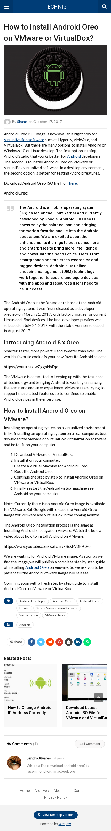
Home (25, 790)
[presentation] (98, 697)
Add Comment (89, 744)
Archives (42, 790)
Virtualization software (24, 139)
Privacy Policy (55, 797)
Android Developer (32, 601)
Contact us (82, 790)
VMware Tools (55, 615)
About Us (61, 790)
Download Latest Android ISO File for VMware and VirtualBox (87, 712)
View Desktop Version (58, 815)
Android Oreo (37, 567)
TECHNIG (55, 7)
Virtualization (28, 615)
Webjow (65, 824)
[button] (6, 6)
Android (74, 156)
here (73, 183)
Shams (22, 121)
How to (24, 608)
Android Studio (90, 601)
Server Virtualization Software (57, 608)
